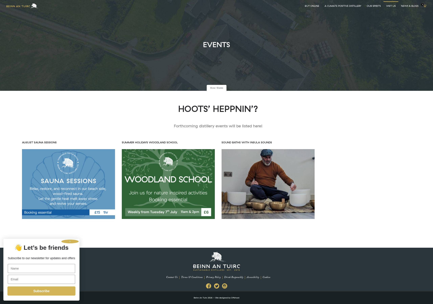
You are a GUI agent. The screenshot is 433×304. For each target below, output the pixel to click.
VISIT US (391, 5)
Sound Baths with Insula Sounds (247, 142)
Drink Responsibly (233, 277)
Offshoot (235, 297)
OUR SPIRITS (374, 5)
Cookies (266, 277)
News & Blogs (409, 5)
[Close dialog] (70, 241)
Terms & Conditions (192, 277)
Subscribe (41, 291)
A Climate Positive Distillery (343, 5)
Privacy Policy (213, 277)
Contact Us (172, 277)
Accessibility (253, 277)
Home (212, 88)
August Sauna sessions (39, 142)
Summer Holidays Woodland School (150, 142)
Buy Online (312, 5)
